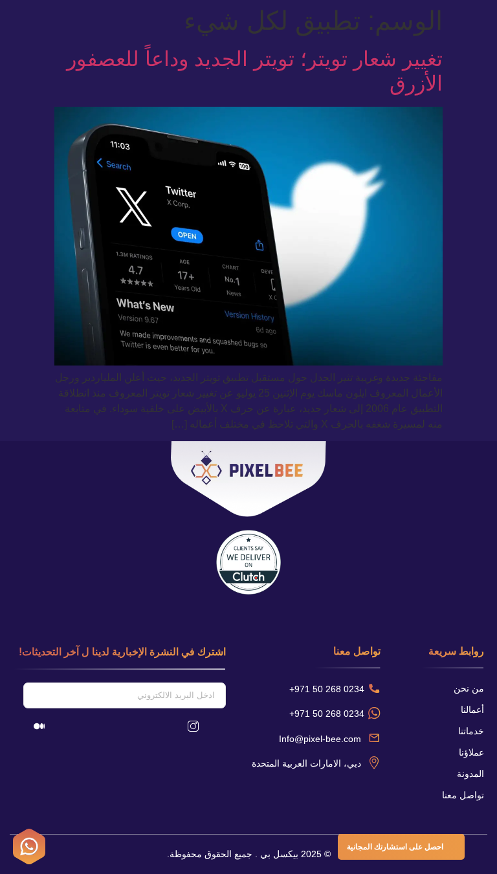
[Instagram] (193, 726)
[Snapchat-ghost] (61, 726)
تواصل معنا (463, 795)
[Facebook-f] (171, 726)
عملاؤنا (471, 752)
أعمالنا (472, 710)
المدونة (470, 774)
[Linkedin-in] (215, 726)
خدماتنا (471, 731)
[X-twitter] (105, 726)
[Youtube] (127, 726)
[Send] (18, 695)
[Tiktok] (83, 726)
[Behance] (149, 726)
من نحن (469, 688)
